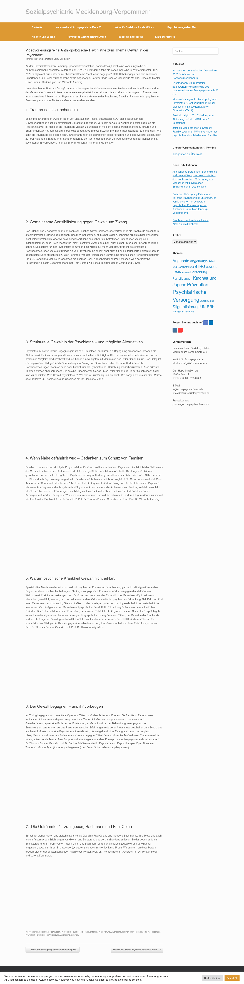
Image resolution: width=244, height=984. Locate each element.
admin (67, 58)
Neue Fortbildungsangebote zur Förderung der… (53, 949)
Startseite (37, 27)
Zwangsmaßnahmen (120, 931)
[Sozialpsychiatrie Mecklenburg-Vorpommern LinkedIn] (211, 322)
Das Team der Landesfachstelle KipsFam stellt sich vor (190, 222)
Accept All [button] (232, 978)
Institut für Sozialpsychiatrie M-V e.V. (134, 27)
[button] (213, 31)
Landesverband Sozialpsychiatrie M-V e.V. (78, 27)
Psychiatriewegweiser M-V (181, 27)
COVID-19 (211, 267)
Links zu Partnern (165, 36)
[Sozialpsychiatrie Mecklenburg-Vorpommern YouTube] (180, 330)
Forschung (44, 931)
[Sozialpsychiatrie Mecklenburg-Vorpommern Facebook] (205, 322)
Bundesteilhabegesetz (130, 36)
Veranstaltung (104, 931)
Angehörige (199, 260)
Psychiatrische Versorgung (47, 934)
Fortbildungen (182, 278)
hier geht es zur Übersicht (187, 154)
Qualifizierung (207, 300)
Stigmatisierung (186, 306)
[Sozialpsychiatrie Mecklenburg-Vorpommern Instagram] (175, 330)
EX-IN (177, 271)
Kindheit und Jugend (43, 36)
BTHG (200, 266)
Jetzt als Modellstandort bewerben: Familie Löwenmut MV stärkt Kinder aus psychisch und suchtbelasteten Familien (195, 131)
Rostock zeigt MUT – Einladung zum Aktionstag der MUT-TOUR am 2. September (193, 118)
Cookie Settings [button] (212, 978)
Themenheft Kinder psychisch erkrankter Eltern (137, 949)
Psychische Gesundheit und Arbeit (87, 36)
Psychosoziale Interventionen (84, 931)
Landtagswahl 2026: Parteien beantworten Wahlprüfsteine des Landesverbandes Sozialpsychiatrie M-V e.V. (195, 88)
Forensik (186, 272)
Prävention (66, 931)
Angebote (181, 260)
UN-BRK (207, 306)
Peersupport (55, 931)
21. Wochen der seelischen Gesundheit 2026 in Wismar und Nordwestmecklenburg (195, 74)
